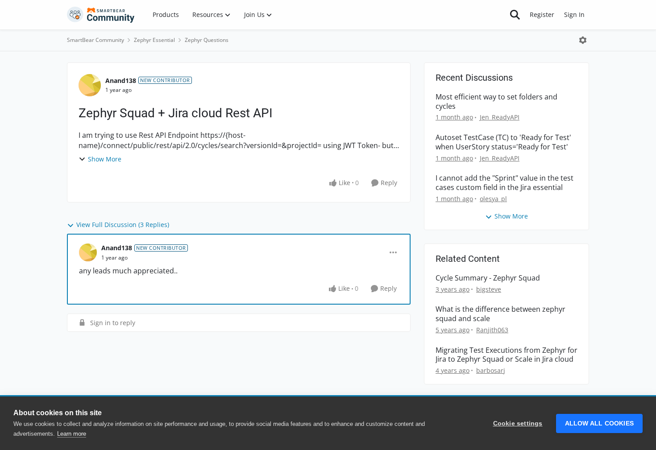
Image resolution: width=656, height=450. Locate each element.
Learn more (71, 433)
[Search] (515, 14)
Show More (104, 159)
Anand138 (120, 80)
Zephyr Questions (206, 40)
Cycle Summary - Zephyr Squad (488, 278)
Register (542, 14)
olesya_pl (493, 198)
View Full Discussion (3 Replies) (122, 224)
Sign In (574, 14)
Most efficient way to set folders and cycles (496, 101)
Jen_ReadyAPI (499, 117)
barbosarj (490, 370)
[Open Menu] (583, 40)
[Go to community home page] (101, 15)
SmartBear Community (95, 40)
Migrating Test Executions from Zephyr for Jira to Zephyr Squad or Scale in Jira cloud (506, 355)
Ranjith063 (492, 330)
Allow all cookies (599, 423)
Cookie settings (518, 423)
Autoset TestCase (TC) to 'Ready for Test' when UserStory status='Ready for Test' (503, 142)
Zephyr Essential (154, 40)
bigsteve (488, 289)
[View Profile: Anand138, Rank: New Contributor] (90, 85)
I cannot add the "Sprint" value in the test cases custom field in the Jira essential (504, 182)
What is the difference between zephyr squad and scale (500, 314)
